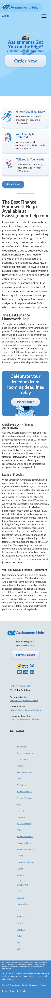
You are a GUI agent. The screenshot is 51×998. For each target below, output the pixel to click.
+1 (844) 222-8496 (20, 689)
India (19, 942)
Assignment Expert (25, 843)
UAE (19, 891)
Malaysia (20, 897)
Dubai (19, 936)
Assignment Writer (25, 836)
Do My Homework (25, 753)
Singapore (21, 929)
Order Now (25, 61)
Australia (21, 916)
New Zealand (22, 904)
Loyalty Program (29, 985)
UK (18, 910)
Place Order (13, 184)
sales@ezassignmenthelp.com (24, 700)
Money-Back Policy (18, 991)
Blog (12, 730)
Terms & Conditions (11, 985)
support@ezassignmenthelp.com (25, 709)
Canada (20, 923)
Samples (20, 730)
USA (18, 949)
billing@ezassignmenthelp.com (25, 719)
